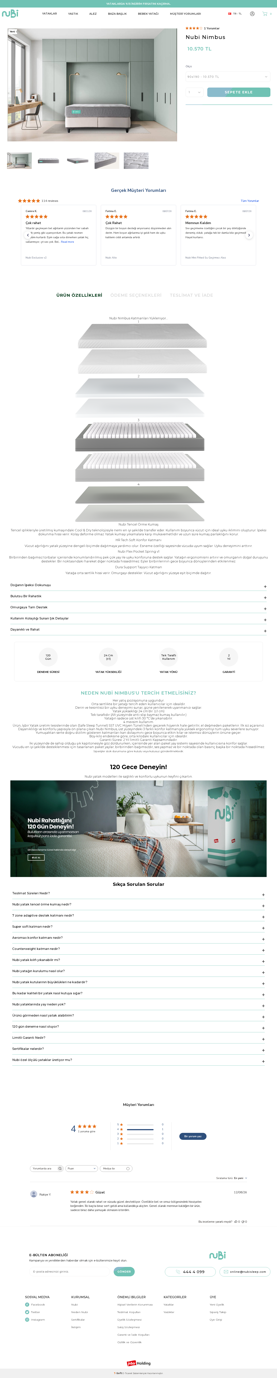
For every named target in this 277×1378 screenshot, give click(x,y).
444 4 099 (194, 1272)
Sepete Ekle (239, 92)
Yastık (73, 13)
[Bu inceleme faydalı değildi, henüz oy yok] (243, 1222)
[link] (59, 258)
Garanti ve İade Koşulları (133, 1334)
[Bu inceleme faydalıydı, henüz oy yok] (236, 1222)
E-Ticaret (127, 1373)
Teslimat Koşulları (129, 1312)
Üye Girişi (216, 1319)
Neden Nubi (79, 1312)
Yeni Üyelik (217, 1304)
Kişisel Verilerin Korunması (135, 1304)
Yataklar (49, 13)
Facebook (38, 1304)
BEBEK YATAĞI (148, 13)
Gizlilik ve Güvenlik (129, 1342)
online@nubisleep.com (248, 1272)
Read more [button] (67, 242)
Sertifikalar (78, 1319)
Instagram (38, 1319)
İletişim (76, 1327)
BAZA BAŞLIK (117, 13)
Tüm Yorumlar (250, 201)
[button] (28, 235)
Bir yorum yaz (192, 1136)
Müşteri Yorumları (185, 13)
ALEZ (93, 13)
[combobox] (81, 1168)
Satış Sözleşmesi (128, 1327)
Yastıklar (169, 1312)
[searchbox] (43, 1168)
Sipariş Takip (218, 1312)
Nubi (74, 1304)
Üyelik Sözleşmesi (129, 1319)
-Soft (118, 1373)
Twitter (35, 1312)
